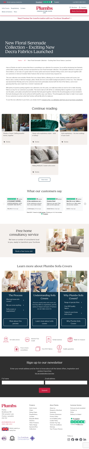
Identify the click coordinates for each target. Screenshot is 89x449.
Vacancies (53, 412)
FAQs (72, 412)
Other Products (34, 423)
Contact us (73, 410)
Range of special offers (71, 302)
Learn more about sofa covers (44, 322)
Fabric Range (33, 425)
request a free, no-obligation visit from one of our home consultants (62, 100)
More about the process (15, 322)
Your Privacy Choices (56, 429)
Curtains (22, 8)
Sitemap (52, 427)
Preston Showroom (55, 414)
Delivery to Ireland (75, 414)
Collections (32, 429)
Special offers (33, 427)
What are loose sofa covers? (12, 300)
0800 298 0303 (80, 2)
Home (20, 60)
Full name (5, 379)
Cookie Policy (54, 421)
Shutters (32, 421)
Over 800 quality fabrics (69, 307)
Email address (50, 379)
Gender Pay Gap (55, 423)
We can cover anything (13, 305)
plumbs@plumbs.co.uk (8, 422)
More (15, 12)
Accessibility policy (55, 418)
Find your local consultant (77, 408)
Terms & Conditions (56, 425)
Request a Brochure (56, 410)
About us (52, 408)
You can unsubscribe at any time (44, 373)
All (24, 60)
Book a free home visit (78, 11)
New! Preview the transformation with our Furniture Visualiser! (44, 18)
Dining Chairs (33, 412)
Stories (8, 142)
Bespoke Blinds (34, 418)
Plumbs (44, 8)
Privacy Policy (54, 416)
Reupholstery (15, 8)
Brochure (74, 7)
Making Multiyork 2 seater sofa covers (43, 166)
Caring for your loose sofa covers (71, 313)
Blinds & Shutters (7, 12)
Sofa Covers (5, 8)
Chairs (31, 410)
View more (44, 180)
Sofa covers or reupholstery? (11, 310)
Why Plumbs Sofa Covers (73, 322)
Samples (83, 7)
